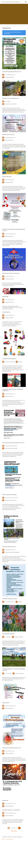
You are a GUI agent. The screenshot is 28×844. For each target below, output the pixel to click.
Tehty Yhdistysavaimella (9, 839)
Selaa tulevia (14, 830)
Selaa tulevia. (7, 33)
